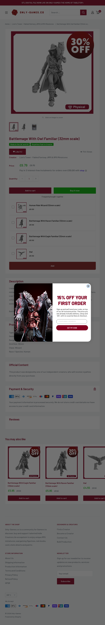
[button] (71, 331)
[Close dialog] (88, 286)
